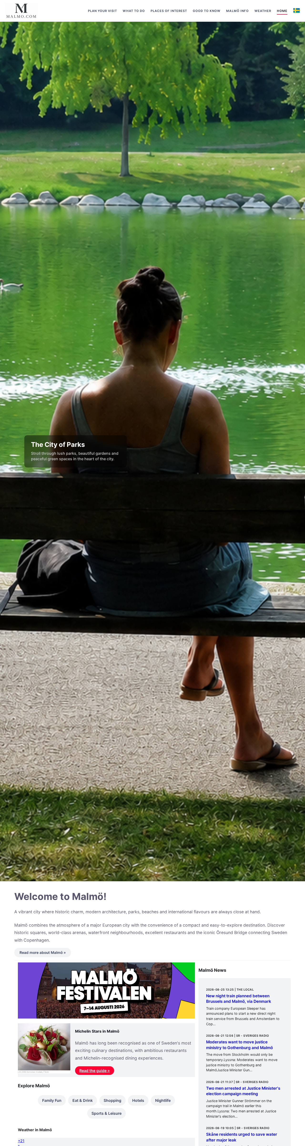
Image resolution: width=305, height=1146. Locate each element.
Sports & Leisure (107, 1113)
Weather (262, 11)
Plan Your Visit (102, 11)
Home (282, 11)
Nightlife (163, 1100)
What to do (134, 11)
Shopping (112, 1100)
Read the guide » (94, 1070)
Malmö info (237, 11)
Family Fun (51, 1100)
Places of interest (169, 11)
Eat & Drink (82, 1100)
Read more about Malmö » (43, 952)
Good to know (206, 11)
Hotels (138, 1100)
